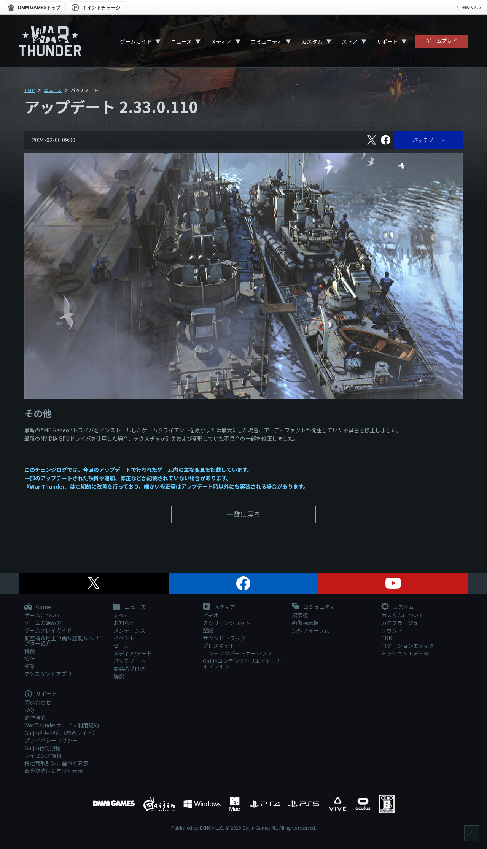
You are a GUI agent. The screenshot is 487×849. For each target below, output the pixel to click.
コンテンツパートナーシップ (237, 653)
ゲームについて (43, 615)
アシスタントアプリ (48, 673)
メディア (221, 41)
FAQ (29, 710)
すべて (121, 615)
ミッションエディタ (405, 653)
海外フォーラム (310, 630)
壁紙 (208, 630)
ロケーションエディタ (407, 645)
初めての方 (471, 7)
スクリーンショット (226, 622)
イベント (124, 638)
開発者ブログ (129, 668)
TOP (29, 90)
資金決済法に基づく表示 (53, 770)
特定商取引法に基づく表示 (56, 763)
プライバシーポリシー (51, 740)
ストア (350, 41)
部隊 (29, 666)
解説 (118, 676)
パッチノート (428, 140)
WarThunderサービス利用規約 (61, 725)
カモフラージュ (399, 622)
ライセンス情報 (43, 755)
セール (121, 645)
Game (43, 607)
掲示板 (300, 615)
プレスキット (219, 645)
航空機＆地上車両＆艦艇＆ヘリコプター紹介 (64, 640)
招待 (29, 658)
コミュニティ (266, 41)
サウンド (392, 630)
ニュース (181, 41)
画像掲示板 (305, 622)
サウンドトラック (224, 638)
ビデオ (211, 615)
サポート (387, 41)
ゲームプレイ (441, 40)
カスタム (312, 41)
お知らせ (124, 622)
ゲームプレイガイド (48, 630)
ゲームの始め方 (43, 622)
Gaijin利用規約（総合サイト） (61, 732)
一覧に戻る (243, 514)
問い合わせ (37, 702)
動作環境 (35, 717)
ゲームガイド (136, 41)
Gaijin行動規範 (42, 748)
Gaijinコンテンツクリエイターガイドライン (242, 663)
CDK (386, 638)
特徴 (29, 651)
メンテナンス (129, 630)
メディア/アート (132, 653)
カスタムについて (402, 615)
